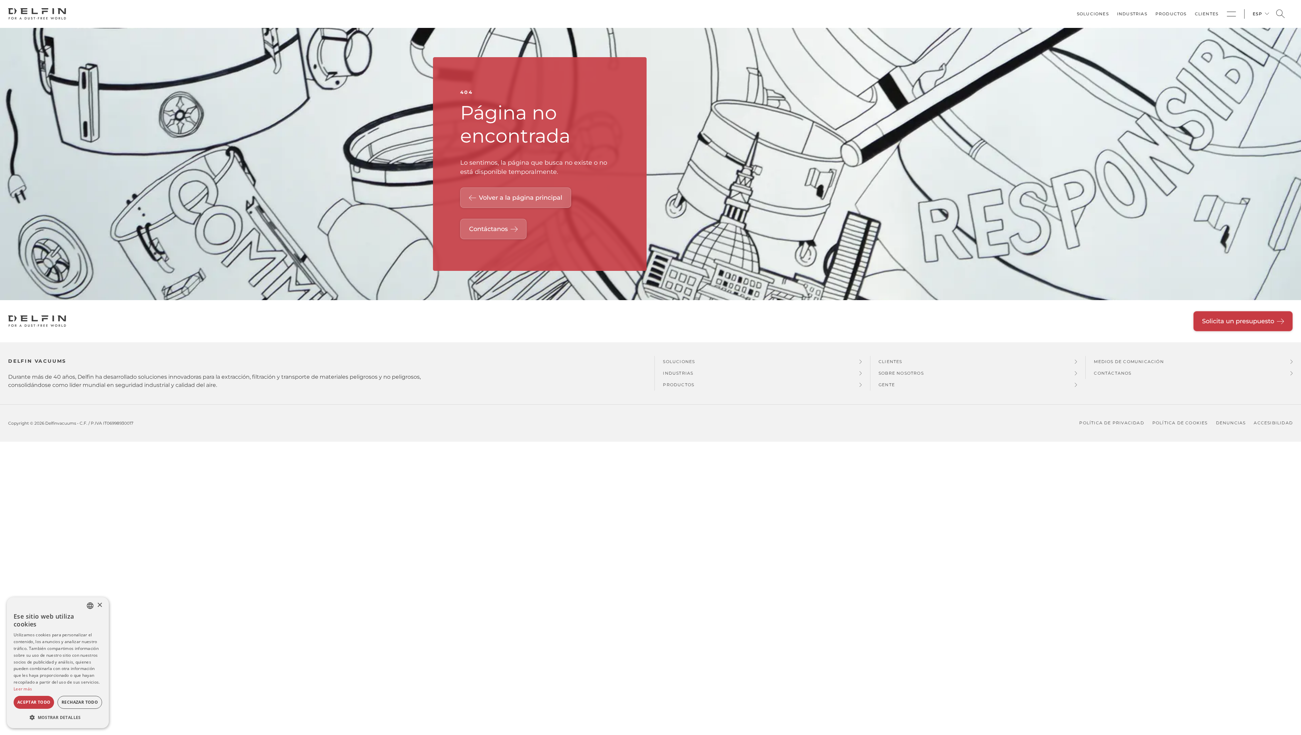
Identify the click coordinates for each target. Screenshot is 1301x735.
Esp (1257, 13)
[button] (58, 717)
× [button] (99, 605)
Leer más (23, 689)
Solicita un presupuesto (1238, 321)
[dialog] (58, 662)
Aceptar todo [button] (34, 702)
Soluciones (1093, 13)
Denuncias (1231, 422)
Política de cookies (1180, 422)
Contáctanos (488, 229)
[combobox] (90, 605)
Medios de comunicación (1129, 361)
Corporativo (1231, 14)
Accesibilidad (1273, 422)
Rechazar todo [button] (80, 702)
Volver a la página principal (520, 197)
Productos (1171, 13)
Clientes (1207, 13)
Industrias (1132, 13)
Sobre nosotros (901, 373)
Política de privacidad (1111, 422)
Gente (887, 384)
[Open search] (1280, 14)
